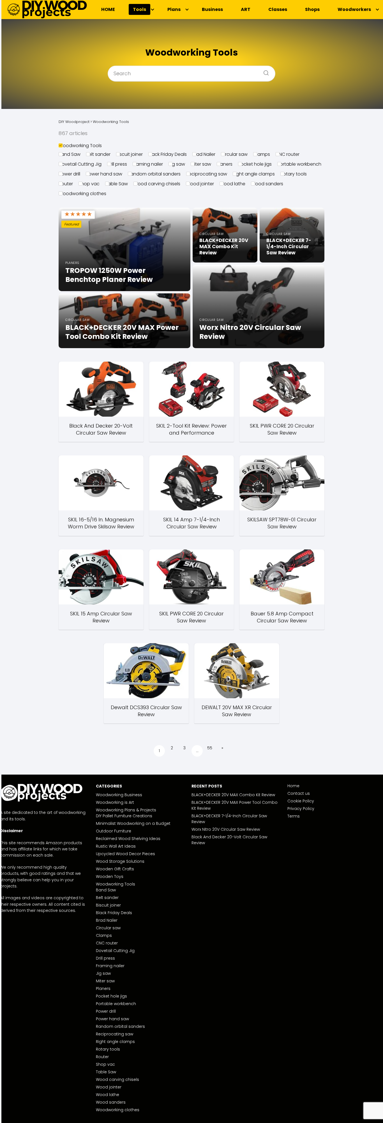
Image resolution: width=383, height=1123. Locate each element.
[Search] (264, 71)
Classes (277, 9)
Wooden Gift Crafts (115, 869)
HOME (108, 9)
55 (209, 748)
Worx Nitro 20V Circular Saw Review (226, 829)
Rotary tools (293, 174)
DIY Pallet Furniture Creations (124, 816)
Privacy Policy (300, 808)
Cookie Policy (300, 801)
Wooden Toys (109, 876)
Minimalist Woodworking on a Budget (133, 823)
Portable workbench (299, 164)
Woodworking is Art (115, 802)
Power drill (69, 174)
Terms (293, 816)
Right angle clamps (254, 174)
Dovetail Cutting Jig (80, 164)
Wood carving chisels (156, 184)
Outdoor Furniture (113, 831)
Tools (139, 9)
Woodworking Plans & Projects (126, 810)
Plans (174, 9)
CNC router (287, 154)
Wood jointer (200, 184)
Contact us (298, 793)
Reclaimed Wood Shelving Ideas (128, 838)
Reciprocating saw (206, 174)
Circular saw (234, 154)
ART (245, 9)
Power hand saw (104, 174)
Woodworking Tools (80, 145)
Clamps (261, 154)
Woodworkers (354, 9)
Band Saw (69, 154)
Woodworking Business (119, 795)
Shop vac (89, 184)
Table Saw (116, 184)
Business (212, 9)
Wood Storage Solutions (120, 861)
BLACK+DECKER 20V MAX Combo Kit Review (233, 795)
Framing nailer (148, 164)
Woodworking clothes (82, 193)
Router (66, 184)
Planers (224, 164)
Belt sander (98, 154)
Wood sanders (267, 184)
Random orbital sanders (154, 174)
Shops (312, 9)
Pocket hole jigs (255, 164)
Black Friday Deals (167, 154)
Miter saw (201, 164)
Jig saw (177, 164)
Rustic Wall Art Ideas (116, 846)
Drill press (117, 164)
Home (293, 786)
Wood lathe (232, 184)
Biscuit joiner (129, 154)
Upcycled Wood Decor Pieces (125, 854)
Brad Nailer (203, 154)
